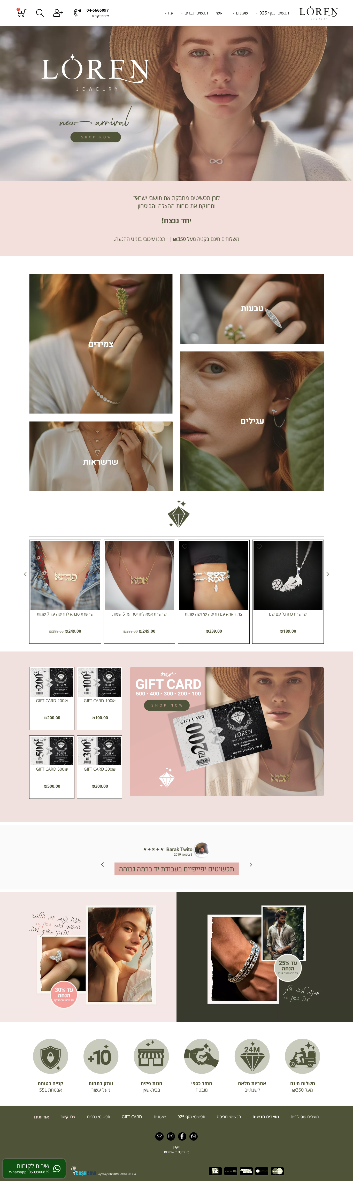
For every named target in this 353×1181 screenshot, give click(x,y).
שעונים (241, 13)
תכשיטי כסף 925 (273, 13)
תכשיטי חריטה (228, 1116)
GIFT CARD (131, 1116)
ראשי (220, 13)
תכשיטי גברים (195, 13)
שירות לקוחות (100, 16)
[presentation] (25, 574)
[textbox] (176, 202)
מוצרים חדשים (265, 1116)
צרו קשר (67, 1116)
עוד (170, 13)
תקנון (176, 1146)
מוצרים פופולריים (304, 1116)
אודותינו (41, 1117)
